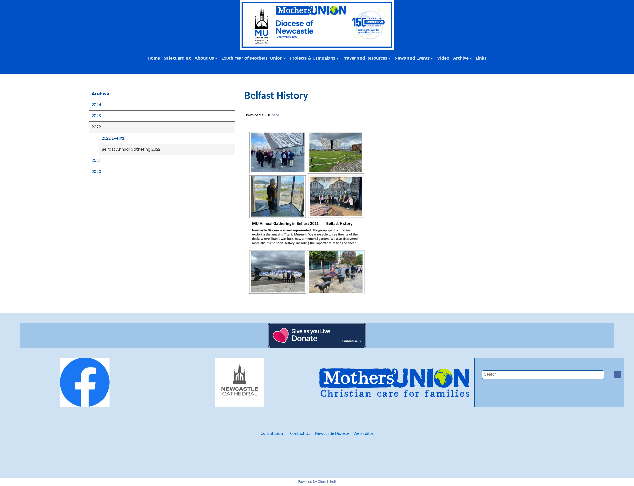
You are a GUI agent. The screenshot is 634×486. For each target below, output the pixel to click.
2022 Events (113, 138)
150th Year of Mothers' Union (252, 58)
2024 (96, 105)
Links (481, 58)
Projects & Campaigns (312, 58)
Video (443, 58)
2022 (96, 127)
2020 (96, 171)
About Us (204, 58)
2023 (96, 116)
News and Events (412, 58)
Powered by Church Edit (317, 482)
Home (154, 58)
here (275, 115)
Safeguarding (177, 58)
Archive (461, 58)
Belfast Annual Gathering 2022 (131, 149)
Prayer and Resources (365, 58)
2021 (96, 160)
